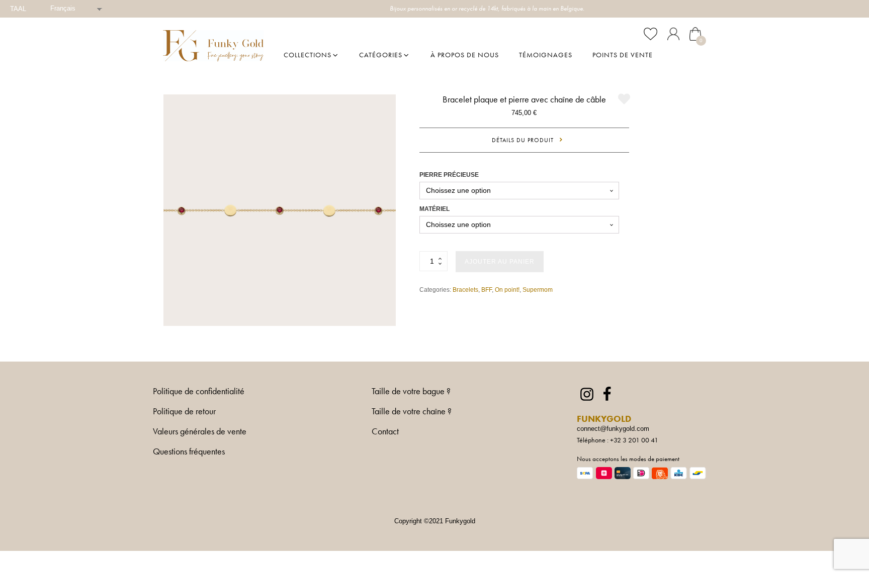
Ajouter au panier (500, 261)
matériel (434, 208)
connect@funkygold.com (613, 428)
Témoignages (545, 54)
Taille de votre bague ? (411, 392)
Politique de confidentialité (198, 392)
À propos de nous (464, 54)
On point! (507, 289)
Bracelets (465, 289)
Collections (307, 54)
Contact (385, 431)
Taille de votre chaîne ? (412, 412)
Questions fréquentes (189, 452)
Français (62, 8)
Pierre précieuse (449, 174)
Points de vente (622, 54)
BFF (486, 289)
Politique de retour (184, 412)
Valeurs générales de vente (199, 432)
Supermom (538, 289)
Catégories (380, 54)
